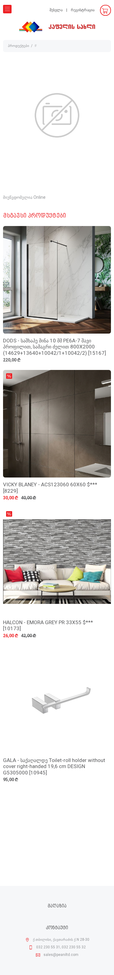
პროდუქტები (18, 46)
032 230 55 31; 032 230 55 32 (61, 947)
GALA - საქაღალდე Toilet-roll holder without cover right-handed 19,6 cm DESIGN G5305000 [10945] (54, 767)
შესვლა (56, 10)
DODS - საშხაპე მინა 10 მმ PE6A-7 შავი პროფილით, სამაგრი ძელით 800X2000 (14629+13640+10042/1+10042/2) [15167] (54, 347)
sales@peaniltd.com (60, 955)
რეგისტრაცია (83, 10)
